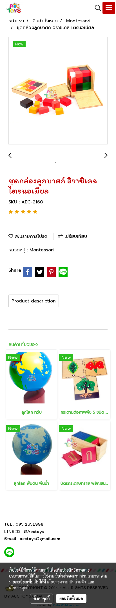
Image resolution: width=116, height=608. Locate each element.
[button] (96, 8)
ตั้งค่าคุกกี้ (42, 598)
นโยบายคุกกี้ (18, 587)
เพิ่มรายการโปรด (30, 236)
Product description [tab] (34, 301)
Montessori (42, 250)
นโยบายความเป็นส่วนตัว (66, 581)
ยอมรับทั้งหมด (71, 598)
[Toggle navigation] (108, 8)
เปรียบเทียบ (75, 236)
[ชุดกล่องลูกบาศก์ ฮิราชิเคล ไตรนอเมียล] (58, 91)
